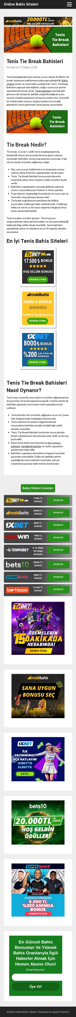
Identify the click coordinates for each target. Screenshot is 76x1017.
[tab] (38, 500)
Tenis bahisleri (43, 90)
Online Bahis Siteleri (21, 4)
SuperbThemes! (60, 1011)
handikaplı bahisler (31, 446)
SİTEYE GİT (58, 500)
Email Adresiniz (35, 969)
